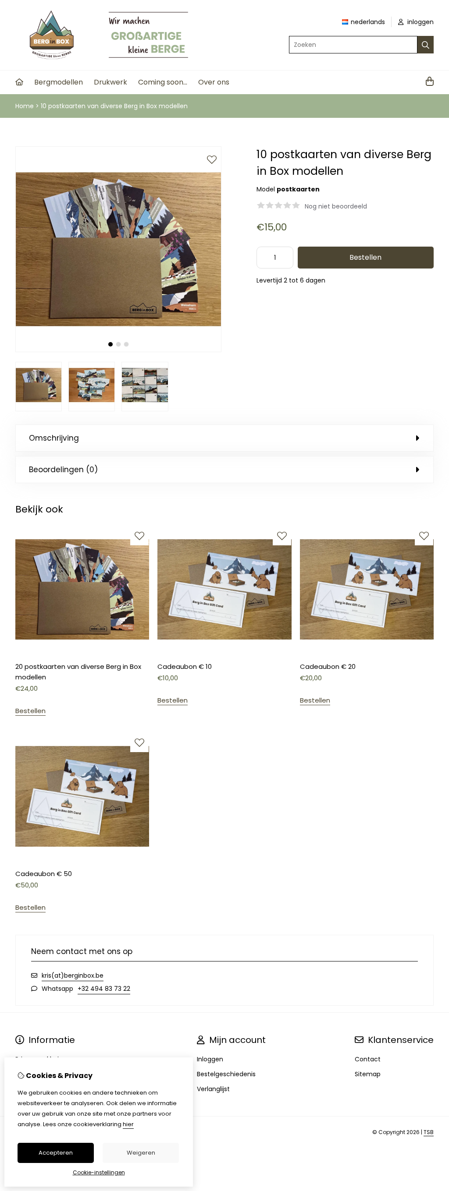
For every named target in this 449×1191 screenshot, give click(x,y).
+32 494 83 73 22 (104, 988)
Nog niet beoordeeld (336, 206)
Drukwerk (110, 82)
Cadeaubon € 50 (43, 873)
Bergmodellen (58, 82)
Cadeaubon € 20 (328, 666)
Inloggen (210, 1059)
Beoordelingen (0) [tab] (63, 469)
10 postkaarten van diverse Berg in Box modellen (114, 106)
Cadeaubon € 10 (184, 666)
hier (128, 1124)
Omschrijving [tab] (54, 438)
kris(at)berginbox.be (72, 975)
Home (24, 106)
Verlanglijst (213, 1089)
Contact (368, 1059)
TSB (429, 1132)
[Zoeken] (425, 44)
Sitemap (368, 1074)
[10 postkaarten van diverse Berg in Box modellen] (118, 350)
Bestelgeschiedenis (226, 1074)
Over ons (213, 82)
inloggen (420, 22)
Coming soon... (162, 82)
